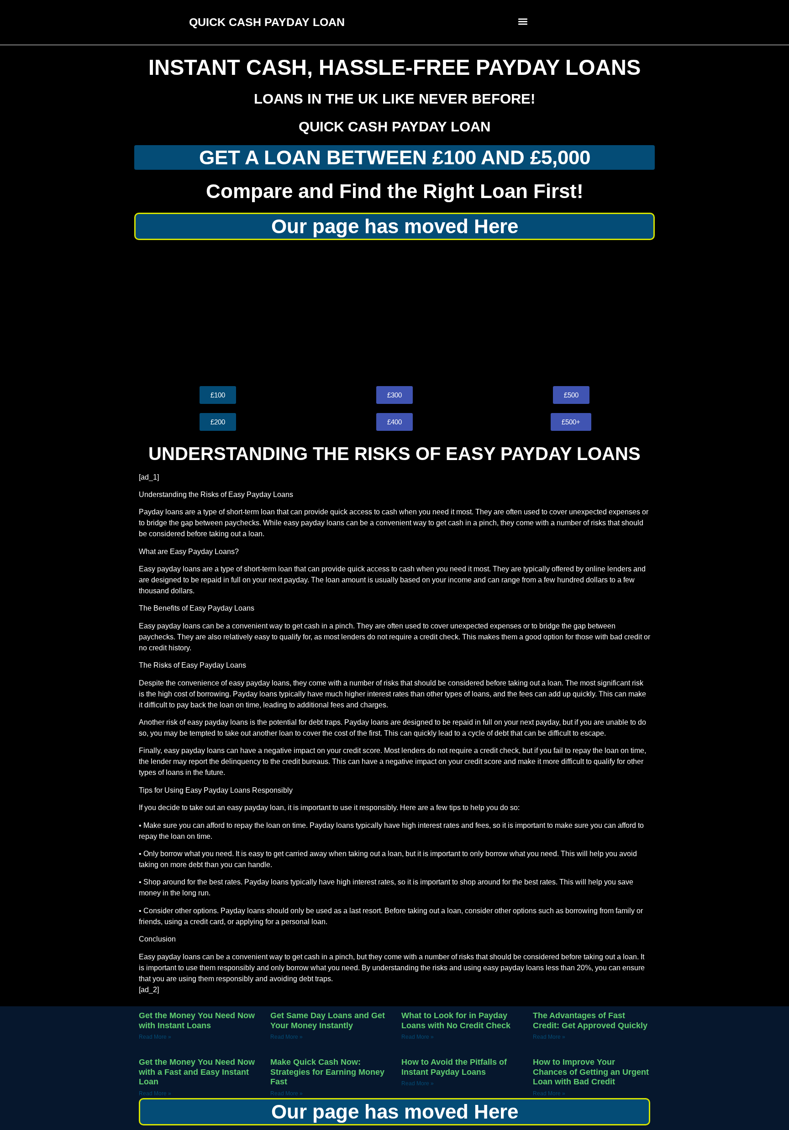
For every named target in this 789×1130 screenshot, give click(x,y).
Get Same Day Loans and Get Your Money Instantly (327, 1020)
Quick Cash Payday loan (394, 127)
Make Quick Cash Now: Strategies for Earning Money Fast (327, 1071)
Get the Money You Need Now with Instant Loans (197, 1020)
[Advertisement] (394, 313)
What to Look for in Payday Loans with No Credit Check (455, 1020)
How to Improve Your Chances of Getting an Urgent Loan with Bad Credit (591, 1071)
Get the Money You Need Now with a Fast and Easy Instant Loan (197, 1071)
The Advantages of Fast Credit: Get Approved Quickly (590, 1020)
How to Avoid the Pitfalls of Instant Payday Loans (454, 1067)
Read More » (155, 1037)
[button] (523, 21)
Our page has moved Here (394, 226)
